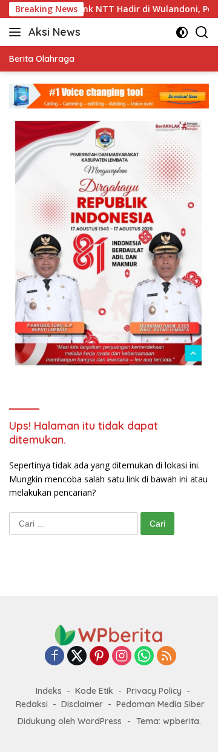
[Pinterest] (99, 656)
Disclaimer (82, 704)
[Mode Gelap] (182, 32)
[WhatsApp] (144, 656)
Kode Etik (94, 690)
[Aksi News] (109, 634)
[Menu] (17, 32)
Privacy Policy (154, 690)
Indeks (49, 690)
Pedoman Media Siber (160, 704)
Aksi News (54, 32)
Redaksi (32, 704)
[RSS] (166, 656)
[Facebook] (54, 656)
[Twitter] (77, 656)
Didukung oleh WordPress (70, 721)
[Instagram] (121, 656)
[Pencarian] (202, 32)
